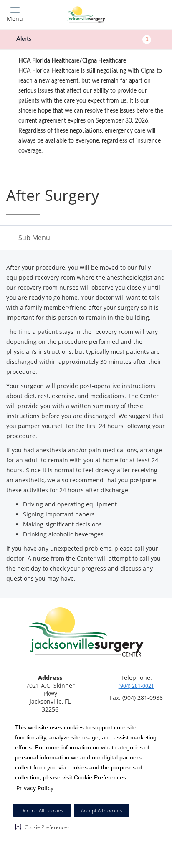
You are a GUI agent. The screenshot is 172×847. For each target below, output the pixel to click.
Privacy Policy (34, 788)
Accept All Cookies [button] (101, 810)
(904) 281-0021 (136, 685)
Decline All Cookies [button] (41, 810)
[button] (42, 827)
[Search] (146, 13)
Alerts (82, 39)
